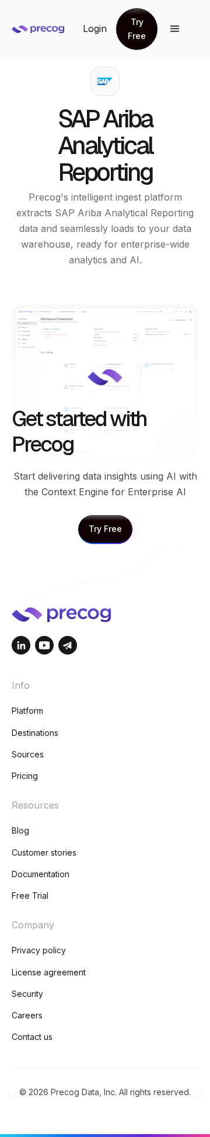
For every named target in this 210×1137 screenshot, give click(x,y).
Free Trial (30, 895)
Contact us (32, 1037)
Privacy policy (39, 950)
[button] (175, 29)
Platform (27, 711)
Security (27, 994)
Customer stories (44, 852)
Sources (28, 754)
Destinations (35, 733)
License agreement (49, 972)
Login (95, 28)
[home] (47, 29)
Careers (27, 1015)
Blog (20, 830)
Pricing (25, 776)
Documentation (40, 874)
